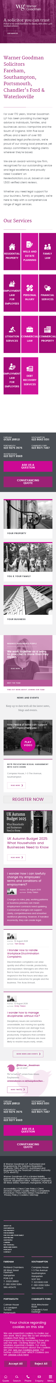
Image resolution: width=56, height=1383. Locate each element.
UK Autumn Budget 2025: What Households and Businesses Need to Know (28, 843)
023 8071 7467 (41, 448)
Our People (8, 1240)
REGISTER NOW (28, 799)
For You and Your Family (14, 1235)
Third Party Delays (25, 1193)
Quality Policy (29, 1191)
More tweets (16, 1089)
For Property (9, 1230)
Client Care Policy (27, 1189)
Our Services (12, 33)
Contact (7, 1252)
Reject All (41, 1363)
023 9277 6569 (13, 456)
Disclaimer (41, 1193)
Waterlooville (10, 454)
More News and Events (27, 1054)
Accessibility (10, 1189)
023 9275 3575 (13, 448)
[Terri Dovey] (12, 936)
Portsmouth (9, 446)
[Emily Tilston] (12, 891)
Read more (15, 785)
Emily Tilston (32, 892)
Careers (7, 1242)
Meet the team (13, 683)
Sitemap (34, 1195)
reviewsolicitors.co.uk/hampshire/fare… (26, 1081)
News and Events (10, 1247)
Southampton (38, 437)
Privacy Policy (11, 1195)
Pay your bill (9, 1245)
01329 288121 (12, 439)
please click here (18, 1355)
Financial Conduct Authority (36, 1170)
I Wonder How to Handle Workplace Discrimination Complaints (23, 953)
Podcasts (8, 1249)
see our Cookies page (26, 1350)
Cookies (24, 1195)
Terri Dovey (19, 944)
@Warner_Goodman (28, 1065)
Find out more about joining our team (26, 689)
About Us (7, 1226)
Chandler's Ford (39, 446)
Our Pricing (8, 1237)
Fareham (7, 437)
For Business (9, 1233)
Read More (15, 668)
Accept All (16, 1363)
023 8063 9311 (40, 439)
